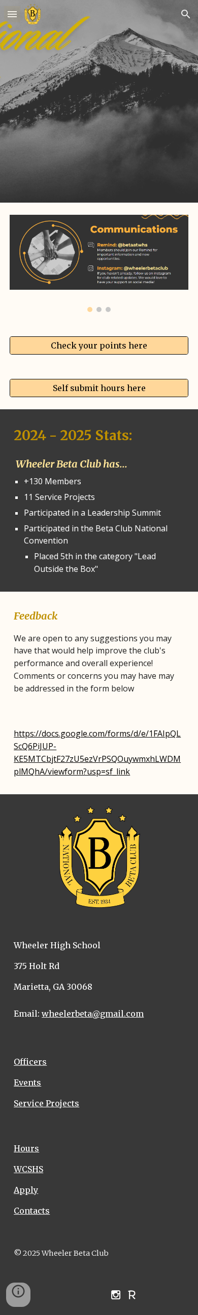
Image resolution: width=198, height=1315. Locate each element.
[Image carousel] (99, 263)
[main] (99, 500)
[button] (12, 14)
